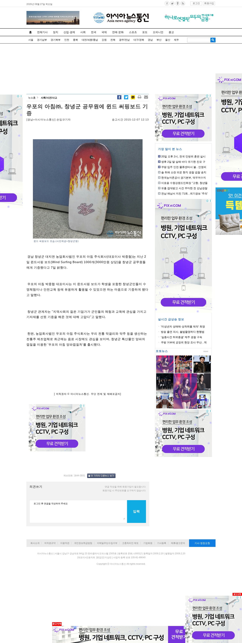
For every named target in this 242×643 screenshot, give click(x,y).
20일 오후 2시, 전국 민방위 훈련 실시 (183, 156)
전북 (112, 39)
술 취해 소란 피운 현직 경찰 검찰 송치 (183, 172)
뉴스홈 (32, 97)
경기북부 (55, 39)
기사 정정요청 (202, 543)
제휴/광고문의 (178, 543)
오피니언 (158, 32)
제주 (176, 39)
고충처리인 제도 (130, 543)
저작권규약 (50, 543)
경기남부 (42, 39)
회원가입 (209, 3)
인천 (66, 39)
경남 (150, 39)
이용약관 (64, 543)
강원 (104, 39)
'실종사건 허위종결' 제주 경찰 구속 (181, 337)
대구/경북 (138, 39)
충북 (75, 39)
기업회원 (147, 543)
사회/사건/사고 (49, 97)
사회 (83, 32)
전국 (93, 32)
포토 (144, 32)
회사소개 (35, 543)
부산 (159, 39)
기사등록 (161, 543)
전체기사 (42, 32)
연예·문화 (118, 32)
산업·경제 (69, 32)
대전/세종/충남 (90, 39)
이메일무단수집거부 (107, 543)
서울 (30, 39)
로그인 (196, 3)
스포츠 (133, 32)
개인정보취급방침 (83, 543)
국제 (104, 32)
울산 (167, 39)
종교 (171, 32)
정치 (55, 32)
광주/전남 (124, 39)
